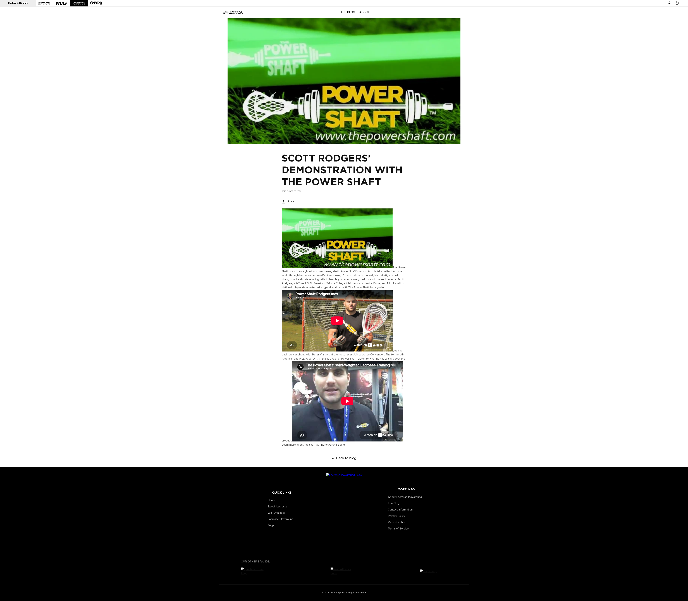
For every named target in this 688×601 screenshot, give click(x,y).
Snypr (271, 525)
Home (271, 500)
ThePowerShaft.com (332, 445)
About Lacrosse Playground (405, 497)
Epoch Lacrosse (277, 506)
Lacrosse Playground (280, 519)
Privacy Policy (396, 516)
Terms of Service (398, 529)
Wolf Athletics (276, 513)
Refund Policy (396, 522)
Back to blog (346, 458)
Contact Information (400, 510)
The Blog (393, 503)
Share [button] (290, 201)
